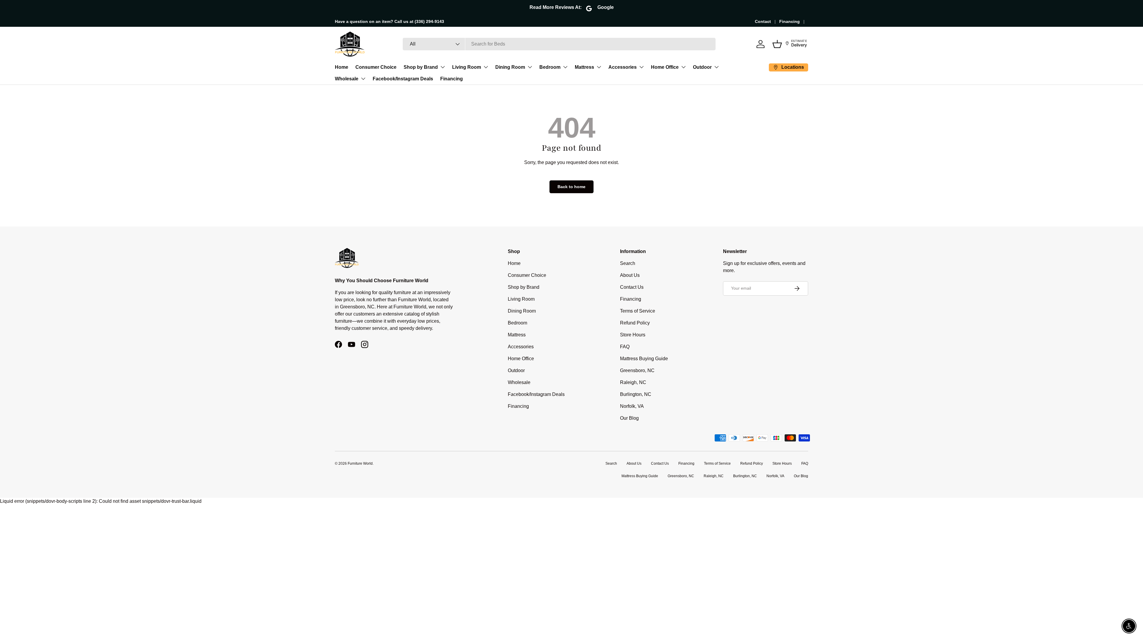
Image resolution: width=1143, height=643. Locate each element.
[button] (777, 44)
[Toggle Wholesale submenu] (363, 78)
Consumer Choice (375, 67)
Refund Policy (635, 322)
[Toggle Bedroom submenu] (565, 67)
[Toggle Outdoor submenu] (716, 67)
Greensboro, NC (637, 370)
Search (627, 263)
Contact (763, 21)
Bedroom (549, 67)
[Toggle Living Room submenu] (485, 67)
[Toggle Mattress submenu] (598, 67)
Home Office (665, 67)
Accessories (622, 67)
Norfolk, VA (632, 406)
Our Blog (629, 418)
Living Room (466, 67)
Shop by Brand (421, 67)
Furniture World (360, 463)
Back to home (571, 186)
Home (341, 67)
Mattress (584, 67)
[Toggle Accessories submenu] (641, 67)
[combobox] (559, 44)
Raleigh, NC (633, 382)
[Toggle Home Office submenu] (683, 67)
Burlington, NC (635, 394)
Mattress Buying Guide (644, 358)
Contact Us (632, 287)
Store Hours (632, 334)
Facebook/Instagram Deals (403, 78)
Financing (789, 21)
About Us (630, 275)
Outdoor (702, 67)
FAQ (625, 346)
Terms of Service (637, 310)
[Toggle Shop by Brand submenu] (442, 67)
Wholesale (346, 78)
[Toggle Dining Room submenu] (529, 67)
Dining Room (510, 67)
